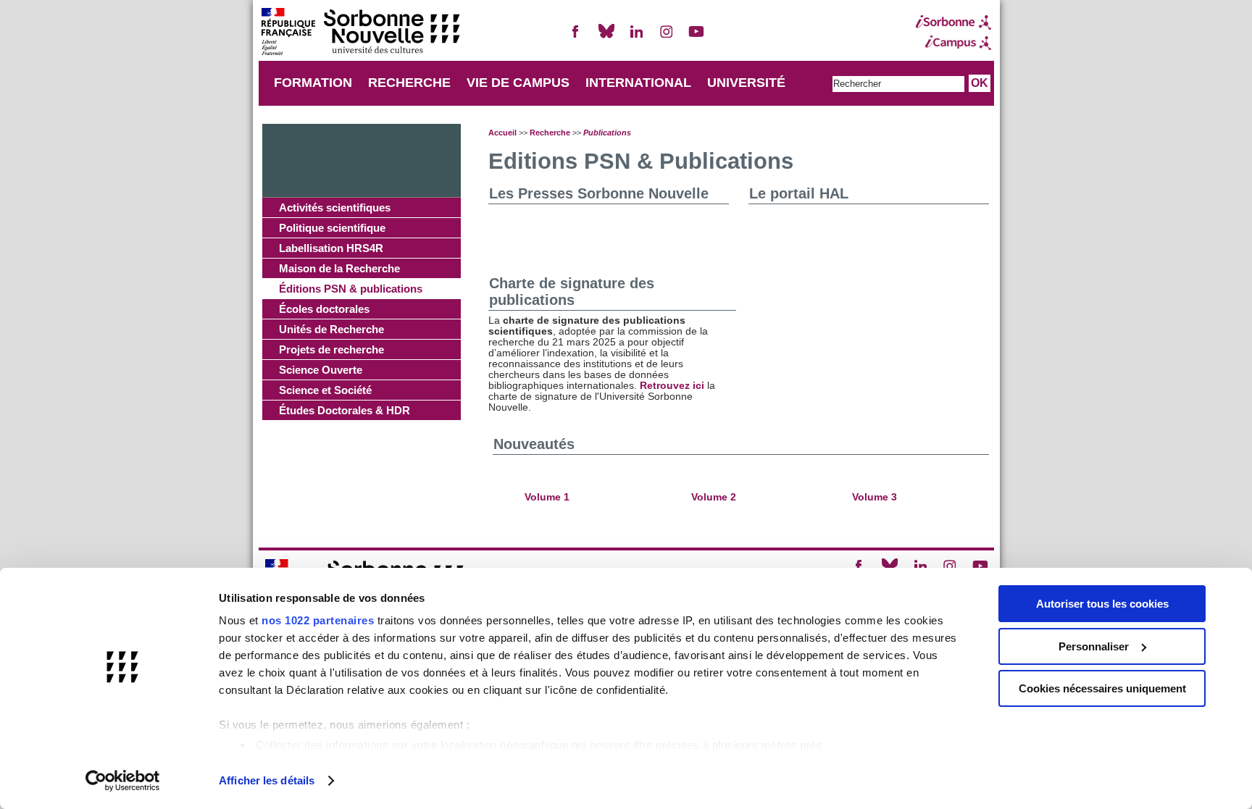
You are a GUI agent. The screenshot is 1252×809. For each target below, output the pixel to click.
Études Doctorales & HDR (344, 410)
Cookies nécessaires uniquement (1102, 688)
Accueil (502, 132)
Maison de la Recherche (339, 268)
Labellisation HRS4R (331, 248)
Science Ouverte (320, 370)
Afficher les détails (266, 780)
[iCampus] (953, 42)
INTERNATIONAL (638, 82)
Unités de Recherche (331, 329)
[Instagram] (666, 37)
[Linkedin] (636, 37)
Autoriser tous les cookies (1102, 604)
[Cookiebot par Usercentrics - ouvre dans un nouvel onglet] (122, 781)
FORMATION (313, 82)
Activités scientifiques (335, 207)
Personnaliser (1094, 646)
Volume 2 (715, 497)
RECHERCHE (409, 82)
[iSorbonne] (953, 22)
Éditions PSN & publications (350, 288)
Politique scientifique (332, 228)
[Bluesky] (606, 37)
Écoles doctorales (324, 309)
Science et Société (325, 390)
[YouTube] (696, 37)
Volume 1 (547, 497)
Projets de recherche (331, 349)
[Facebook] (576, 37)
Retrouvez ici (672, 385)
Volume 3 (874, 497)
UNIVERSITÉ (746, 82)
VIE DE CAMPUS (518, 82)
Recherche (550, 132)
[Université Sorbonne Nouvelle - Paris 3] (360, 33)
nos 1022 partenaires (318, 620)
